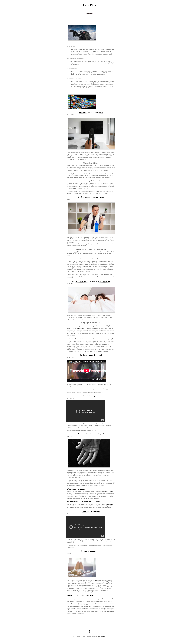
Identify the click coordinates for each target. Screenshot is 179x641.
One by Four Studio (101, 636)
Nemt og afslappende (91, 511)
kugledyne (81, 328)
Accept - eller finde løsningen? (91, 434)
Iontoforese (110, 504)
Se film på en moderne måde (91, 112)
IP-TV (111, 157)
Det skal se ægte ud (91, 396)
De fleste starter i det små (91, 355)
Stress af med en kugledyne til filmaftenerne (91, 281)
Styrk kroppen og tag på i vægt (91, 197)
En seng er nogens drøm (91, 551)
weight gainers (78, 251)
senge (95, 580)
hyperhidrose (108, 491)
